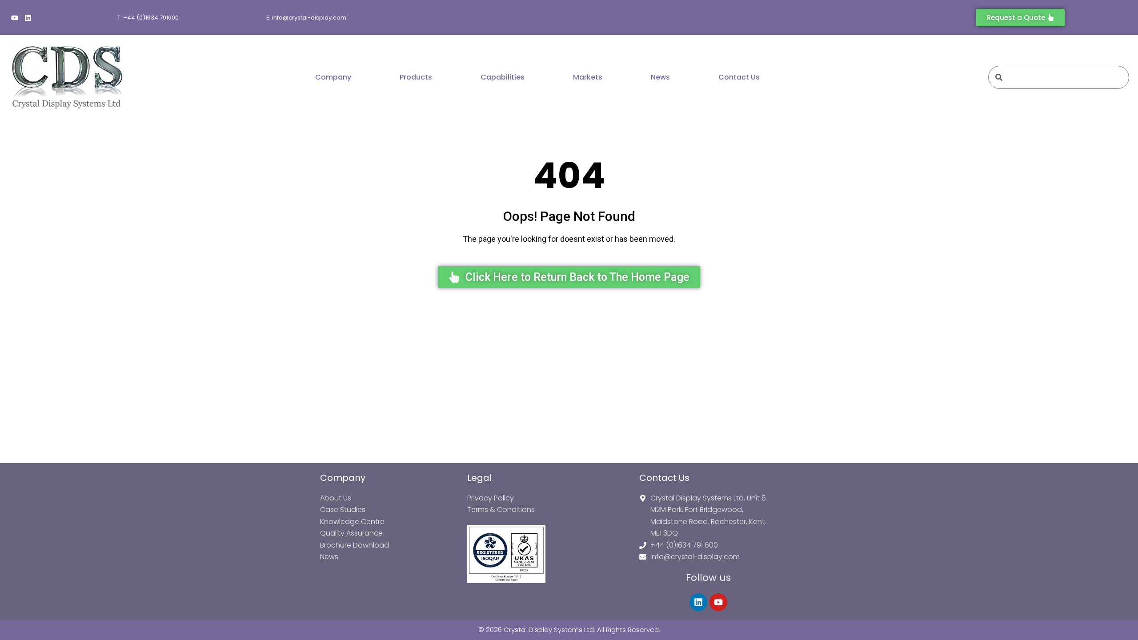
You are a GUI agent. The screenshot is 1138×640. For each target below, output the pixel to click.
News (660, 77)
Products (416, 77)
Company (333, 77)
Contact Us (739, 77)
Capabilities (503, 77)
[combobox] (1058, 77)
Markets (587, 77)
